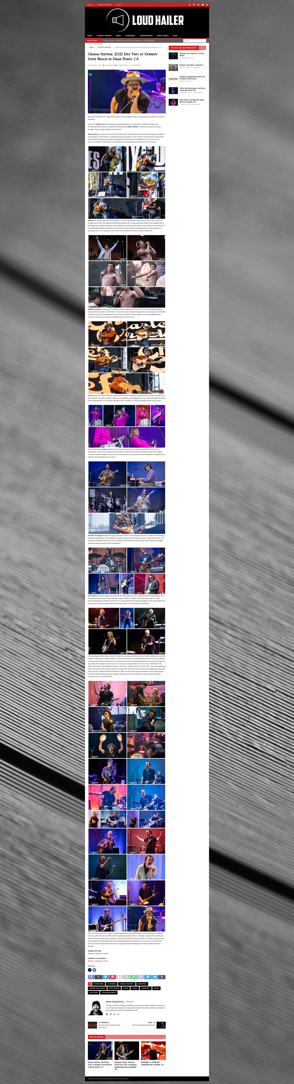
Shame (156, 988)
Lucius (134, 988)
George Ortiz (109, 65)
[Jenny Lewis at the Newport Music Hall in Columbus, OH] (173, 102)
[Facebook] (190, 5)
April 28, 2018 (185, 68)
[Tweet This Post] (98, 977)
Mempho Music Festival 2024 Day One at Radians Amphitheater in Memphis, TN (125, 1065)
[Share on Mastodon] (140, 977)
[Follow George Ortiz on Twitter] (117, 1014)
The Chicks (94, 993)
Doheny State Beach (97, 988)
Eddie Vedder (114, 988)
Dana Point (142, 984)
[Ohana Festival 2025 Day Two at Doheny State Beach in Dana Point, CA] (100, 1050)
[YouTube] (203, 5)
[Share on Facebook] (91, 977)
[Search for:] (194, 40)
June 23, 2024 (185, 104)
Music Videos (162, 35)
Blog (175, 35)
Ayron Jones (98, 984)
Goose (125, 988)
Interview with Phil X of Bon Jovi (191, 65)
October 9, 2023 (96, 65)
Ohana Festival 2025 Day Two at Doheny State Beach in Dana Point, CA (100, 1064)
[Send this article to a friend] (119, 977)
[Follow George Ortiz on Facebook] (109, 1014)
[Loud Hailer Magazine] (142, 32)
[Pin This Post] (112, 977)
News (118, 35)
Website (91, 953)
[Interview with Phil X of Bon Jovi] (173, 67)
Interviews (130, 35)
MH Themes (125, 1079)
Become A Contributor (105, 5)
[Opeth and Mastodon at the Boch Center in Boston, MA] (173, 90)
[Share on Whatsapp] (133, 977)
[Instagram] (198, 5)
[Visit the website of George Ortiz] (107, 1014)
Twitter (105, 953)
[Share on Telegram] (147, 977)
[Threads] (207, 5)
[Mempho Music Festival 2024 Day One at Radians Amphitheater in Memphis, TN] (126, 1050)
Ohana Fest (145, 988)
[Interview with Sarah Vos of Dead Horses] (173, 55)
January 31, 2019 (185, 58)
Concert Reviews (104, 35)
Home (89, 35)
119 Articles (130, 1002)
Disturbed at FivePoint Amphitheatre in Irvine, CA (152, 1063)
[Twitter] (194, 5)
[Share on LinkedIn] (105, 977)
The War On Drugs (109, 993)
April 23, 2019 (185, 81)
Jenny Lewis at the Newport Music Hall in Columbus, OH (192, 101)
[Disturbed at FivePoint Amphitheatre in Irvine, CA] (153, 1050)
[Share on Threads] (161, 977)
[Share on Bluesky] (154, 977)
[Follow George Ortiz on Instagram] (113, 1014)
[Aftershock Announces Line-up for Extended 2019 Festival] (173, 79)
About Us (90, 5)
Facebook (98, 953)
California (111, 984)
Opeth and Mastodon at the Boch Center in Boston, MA (192, 89)
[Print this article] (126, 977)
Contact (118, 5)
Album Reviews (146, 35)
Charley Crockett (127, 984)
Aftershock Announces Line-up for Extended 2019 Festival (192, 78)
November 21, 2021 (186, 93)
